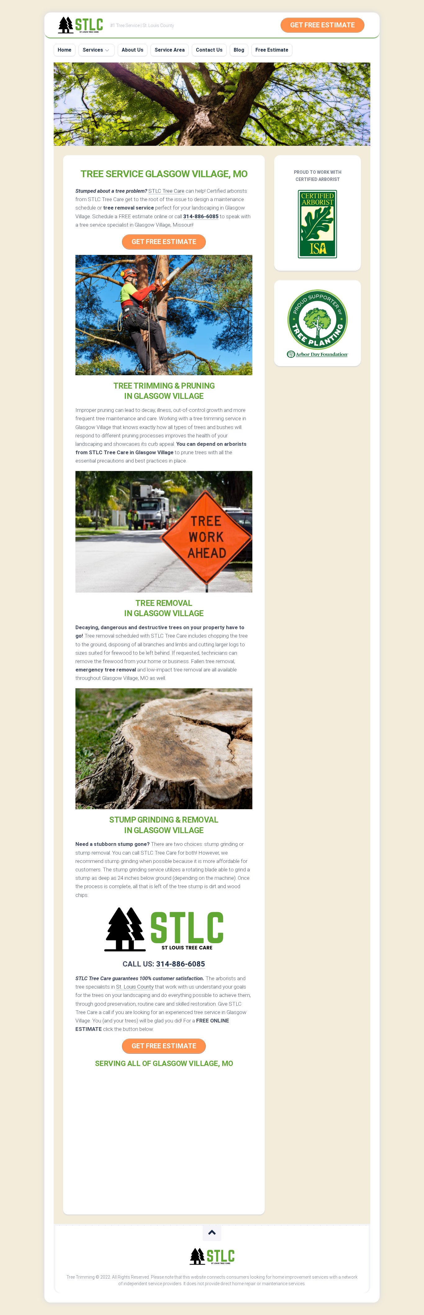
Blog (239, 50)
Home (64, 50)
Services (93, 50)
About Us (132, 50)
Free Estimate (271, 50)
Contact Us (209, 50)
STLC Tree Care (166, 191)
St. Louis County (135, 987)
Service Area (170, 50)
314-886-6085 (201, 216)
